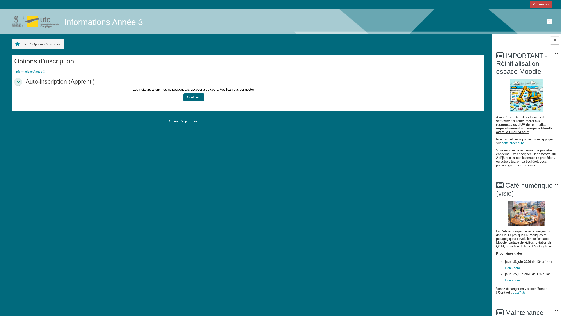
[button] (18, 82)
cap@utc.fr (521, 292)
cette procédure (513, 143)
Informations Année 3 (30, 71)
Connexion (541, 4)
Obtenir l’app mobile (183, 121)
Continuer (194, 97)
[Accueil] (33, 21)
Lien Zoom (512, 268)
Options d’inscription (46, 44)
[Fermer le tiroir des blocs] (555, 40)
